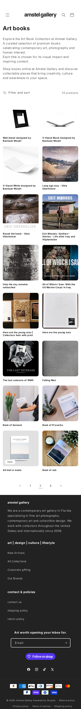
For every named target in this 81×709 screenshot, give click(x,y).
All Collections (17, 561)
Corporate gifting (19, 569)
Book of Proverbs (52, 425)
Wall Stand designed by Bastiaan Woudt (17, 139)
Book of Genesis (12, 425)
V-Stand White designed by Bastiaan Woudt (19, 187)
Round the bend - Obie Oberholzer (16, 235)
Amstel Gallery (24, 700)
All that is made (12, 470)
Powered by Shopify (44, 700)
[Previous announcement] (7, 5)
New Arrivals (16, 552)
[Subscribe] (66, 642)
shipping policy (18, 610)
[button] (7, 15)
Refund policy (67, 700)
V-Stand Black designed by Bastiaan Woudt (58, 139)
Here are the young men (56, 332)
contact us (15, 602)
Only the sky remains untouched (15, 286)
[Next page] (61, 486)
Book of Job (49, 470)
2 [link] (40, 485)
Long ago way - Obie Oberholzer (54, 187)
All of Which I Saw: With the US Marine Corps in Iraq (58, 286)
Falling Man (49, 380)
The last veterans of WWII (18, 380)
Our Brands (15, 578)
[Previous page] (20, 486)
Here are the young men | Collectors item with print (18, 334)
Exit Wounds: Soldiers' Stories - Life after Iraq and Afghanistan (58, 236)
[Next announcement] (74, 5)
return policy (16, 618)
